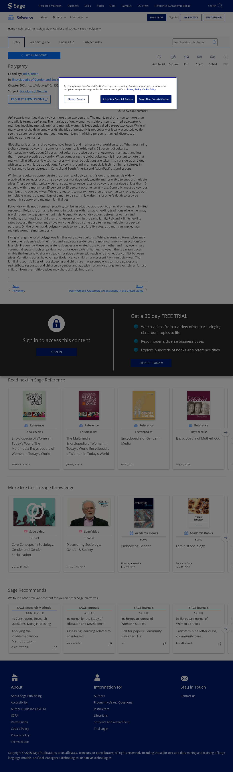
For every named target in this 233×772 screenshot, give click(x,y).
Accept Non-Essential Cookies (154, 99)
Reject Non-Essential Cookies (117, 99)
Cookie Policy (149, 89)
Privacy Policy (134, 89)
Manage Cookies (76, 99)
